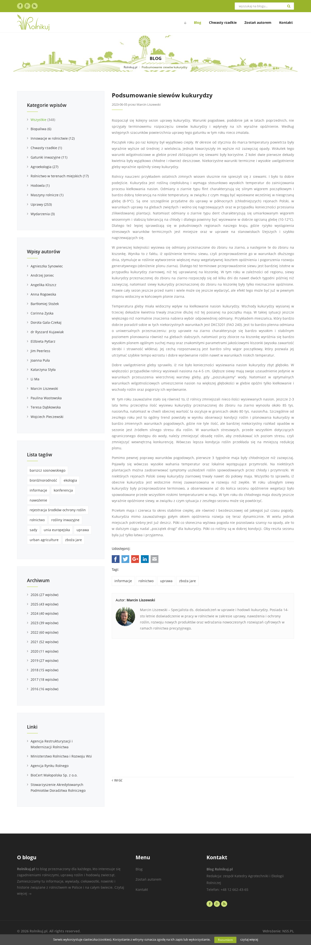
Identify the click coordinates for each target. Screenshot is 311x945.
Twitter (125, 559)
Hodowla (40, 185)
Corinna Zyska (42, 313)
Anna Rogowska (43, 294)
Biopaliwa (41, 129)
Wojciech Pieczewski (47, 416)
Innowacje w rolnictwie (53, 138)
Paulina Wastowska (46, 398)
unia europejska (57, 530)
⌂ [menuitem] (185, 22)
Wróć (118, 780)
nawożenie (38, 500)
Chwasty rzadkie (46, 147)
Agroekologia (44, 166)
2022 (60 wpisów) (44, 632)
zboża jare (187, 581)
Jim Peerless (40, 351)
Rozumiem (225, 940)
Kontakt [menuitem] (286, 22)
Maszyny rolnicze (47, 195)
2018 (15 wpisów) (44, 670)
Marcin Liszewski (44, 388)
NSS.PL (288, 931)
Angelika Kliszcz (43, 284)
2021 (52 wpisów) (44, 641)
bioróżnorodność (43, 480)
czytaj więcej (249, 939)
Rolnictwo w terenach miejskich (60, 176)
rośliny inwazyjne (65, 520)
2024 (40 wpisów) (44, 613)
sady (33, 530)
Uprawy (41, 204)
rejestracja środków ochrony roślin (58, 510)
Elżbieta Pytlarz (43, 341)
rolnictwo (146, 581)
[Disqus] (203, 710)
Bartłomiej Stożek (45, 303)
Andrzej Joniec (42, 275)
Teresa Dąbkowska (46, 407)
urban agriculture (44, 539)
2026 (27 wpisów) (44, 594)
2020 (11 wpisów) (44, 651)
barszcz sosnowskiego (47, 470)
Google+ (135, 559)
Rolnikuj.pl (130, 67)
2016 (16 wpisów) (44, 689)
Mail (154, 559)
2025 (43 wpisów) (44, 604)
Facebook (116, 559)
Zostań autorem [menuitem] (257, 22)
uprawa (166, 581)
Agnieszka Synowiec (47, 266)
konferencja (63, 490)
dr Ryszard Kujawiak (47, 332)
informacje (123, 581)
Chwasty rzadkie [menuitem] (223, 22)
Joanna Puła (40, 360)
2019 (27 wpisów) (44, 660)
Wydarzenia (43, 214)
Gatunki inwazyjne (49, 157)
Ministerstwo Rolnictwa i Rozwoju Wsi (61, 756)
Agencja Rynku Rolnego (50, 765)
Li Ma (35, 379)
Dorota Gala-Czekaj (46, 322)
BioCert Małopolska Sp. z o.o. (54, 775)
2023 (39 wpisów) (44, 623)
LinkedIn (145, 559)
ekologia (70, 480)
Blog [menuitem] (197, 22)
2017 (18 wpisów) (44, 679)
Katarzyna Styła (43, 369)
